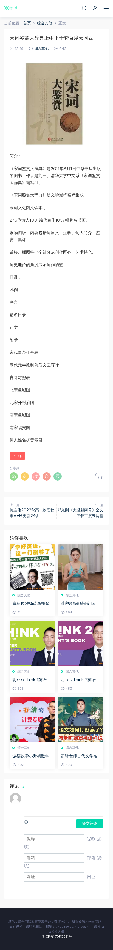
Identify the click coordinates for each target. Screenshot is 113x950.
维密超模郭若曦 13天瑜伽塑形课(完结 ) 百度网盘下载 (80, 604)
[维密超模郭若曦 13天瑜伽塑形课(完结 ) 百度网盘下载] (80, 567)
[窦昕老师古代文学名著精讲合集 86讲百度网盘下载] (80, 719)
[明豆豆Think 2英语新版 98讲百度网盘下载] (80, 643)
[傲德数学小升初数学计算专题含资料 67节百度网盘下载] (32, 719)
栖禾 (11, 8)
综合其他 (41, 49)
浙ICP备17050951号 (56, 936)
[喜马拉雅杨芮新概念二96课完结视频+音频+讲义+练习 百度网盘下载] (32, 567)
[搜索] (84, 8)
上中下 (17, 456)
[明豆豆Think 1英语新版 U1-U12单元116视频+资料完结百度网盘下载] (32, 643)
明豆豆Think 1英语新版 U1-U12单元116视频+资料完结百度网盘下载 (32, 680)
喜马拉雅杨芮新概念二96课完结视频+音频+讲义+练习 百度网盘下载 (32, 604)
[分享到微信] (14, 476)
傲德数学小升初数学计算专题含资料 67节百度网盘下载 (32, 756)
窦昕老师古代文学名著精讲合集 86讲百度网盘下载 (80, 756)
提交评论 (89, 824)
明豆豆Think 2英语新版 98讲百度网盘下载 (80, 680)
